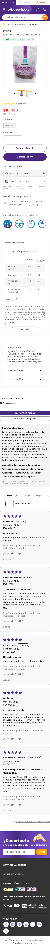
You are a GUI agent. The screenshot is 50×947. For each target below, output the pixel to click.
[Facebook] (12, 924)
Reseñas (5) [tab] (12, 495)
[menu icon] (4, 9)
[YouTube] (39, 924)
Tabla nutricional (14, 242)
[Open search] (3, 503)
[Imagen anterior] (15, 94)
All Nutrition (19, 940)
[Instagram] (26, 924)
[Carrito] (44, 9)
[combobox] (25, 17)
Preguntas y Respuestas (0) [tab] (37, 495)
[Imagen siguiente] (35, 94)
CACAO (9, 125)
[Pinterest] (19, 924)
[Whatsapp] (6, 931)
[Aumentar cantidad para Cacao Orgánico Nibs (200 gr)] (19, 138)
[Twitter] (6, 924)
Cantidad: (9, 132)
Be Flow (33, 943)
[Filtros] (9, 503)
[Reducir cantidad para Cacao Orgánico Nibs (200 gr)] (6, 138)
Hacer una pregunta (25, 418)
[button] (9, 103)
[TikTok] (32, 924)
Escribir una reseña (25, 412)
